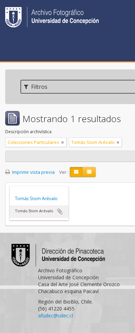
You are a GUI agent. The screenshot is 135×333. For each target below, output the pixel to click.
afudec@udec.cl (55, 315)
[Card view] (76, 172)
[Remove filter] (62, 142)
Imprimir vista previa (33, 172)
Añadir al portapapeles (59, 211)
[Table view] (89, 172)
